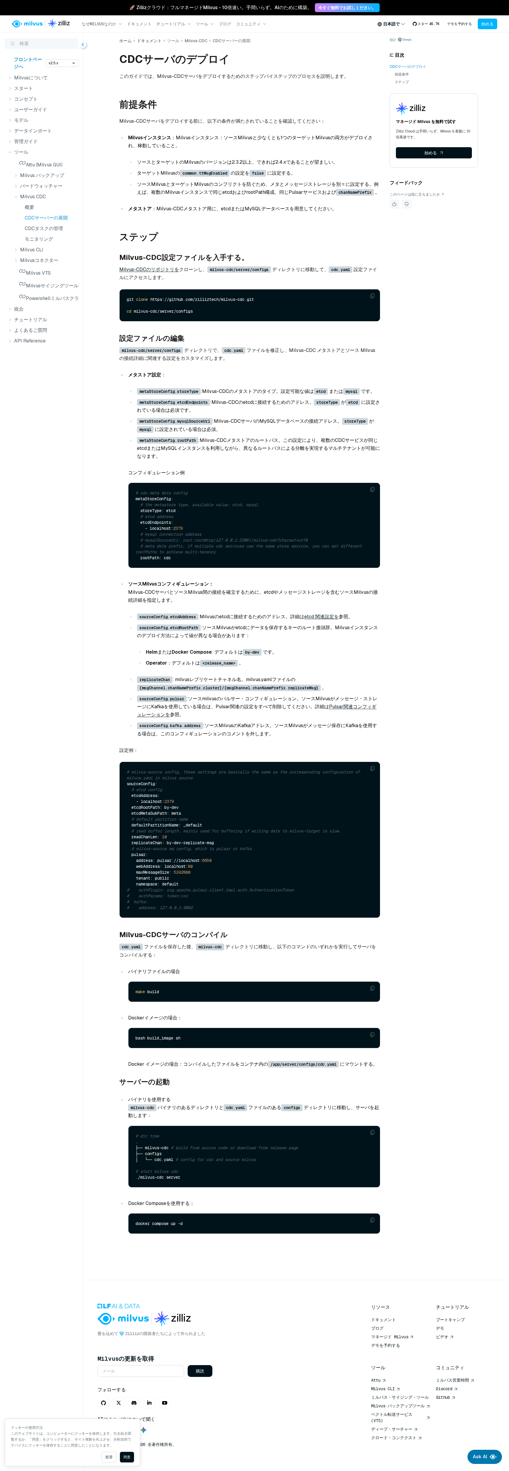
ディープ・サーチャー (391, 1429)
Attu (376, 1380)
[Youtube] (165, 1403)
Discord (444, 1388)
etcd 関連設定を (321, 617)
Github (443, 1397)
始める (487, 24)
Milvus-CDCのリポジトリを (149, 269)
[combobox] (391, 24)
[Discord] (134, 1403)
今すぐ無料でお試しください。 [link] (347, 7)
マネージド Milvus (389, 1336)
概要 (29, 207)
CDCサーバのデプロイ (408, 67)
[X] (119, 1403)
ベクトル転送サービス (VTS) (391, 1417)
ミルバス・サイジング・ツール (400, 1397)
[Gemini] (143, 1430)
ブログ (225, 24)
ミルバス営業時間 (452, 1380)
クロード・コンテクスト (394, 1437)
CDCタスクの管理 (44, 228)
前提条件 (402, 74)
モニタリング (39, 239)
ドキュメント (139, 24)
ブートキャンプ (450, 1319)
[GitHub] (103, 1403)
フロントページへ (28, 63)
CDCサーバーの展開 (46, 218)
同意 (126, 1457)
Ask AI (480, 1457)
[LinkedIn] (149, 1403)
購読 (200, 1371)
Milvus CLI (383, 1388)
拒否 (109, 1457)
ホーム (125, 40)
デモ (440, 1328)
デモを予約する (459, 24)
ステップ (402, 82)
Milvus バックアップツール (398, 1405)
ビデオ (442, 1336)
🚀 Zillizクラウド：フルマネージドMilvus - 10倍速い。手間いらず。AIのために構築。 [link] (220, 7)
